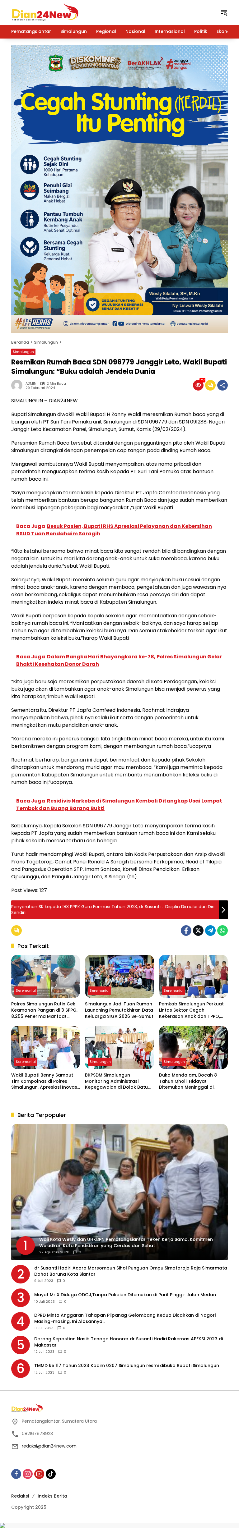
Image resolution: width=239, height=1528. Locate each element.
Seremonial (26, 990)
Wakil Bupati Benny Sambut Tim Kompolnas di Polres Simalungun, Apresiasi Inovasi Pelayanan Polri (44, 1081)
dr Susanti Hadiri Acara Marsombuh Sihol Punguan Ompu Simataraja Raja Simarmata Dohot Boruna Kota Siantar (130, 1271)
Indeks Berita (52, 1496)
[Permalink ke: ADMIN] (18, 385)
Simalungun (23, 351)
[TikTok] (51, 1474)
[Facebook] (186, 930)
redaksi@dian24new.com (49, 1446)
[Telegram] (210, 930)
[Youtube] (39, 1474)
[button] (224, 12)
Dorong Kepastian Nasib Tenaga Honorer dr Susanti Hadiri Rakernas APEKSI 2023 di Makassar (128, 1342)
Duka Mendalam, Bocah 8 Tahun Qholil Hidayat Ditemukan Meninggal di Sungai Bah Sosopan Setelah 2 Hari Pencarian (191, 1081)
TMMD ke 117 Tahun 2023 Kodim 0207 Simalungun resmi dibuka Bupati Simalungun (126, 1366)
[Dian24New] (45, 12)
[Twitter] (198, 930)
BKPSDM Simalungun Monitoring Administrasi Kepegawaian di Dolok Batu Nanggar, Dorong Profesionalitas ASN (116, 1081)
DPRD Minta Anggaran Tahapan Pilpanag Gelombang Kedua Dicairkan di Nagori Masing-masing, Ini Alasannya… (125, 1318)
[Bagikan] (222, 385)
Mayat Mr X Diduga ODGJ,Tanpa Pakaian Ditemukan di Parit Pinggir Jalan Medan (125, 1295)
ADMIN (31, 383)
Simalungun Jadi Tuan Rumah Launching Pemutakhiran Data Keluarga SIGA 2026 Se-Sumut (119, 1010)
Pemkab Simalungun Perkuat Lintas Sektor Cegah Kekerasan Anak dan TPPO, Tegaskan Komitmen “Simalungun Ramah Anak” (191, 1010)
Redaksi (20, 1496)
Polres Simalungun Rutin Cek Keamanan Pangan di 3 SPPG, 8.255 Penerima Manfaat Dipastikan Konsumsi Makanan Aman (44, 1010)
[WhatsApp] (222, 930)
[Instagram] (28, 1474)
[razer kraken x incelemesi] (119, 1525)
